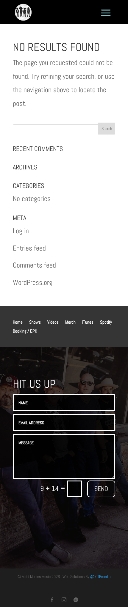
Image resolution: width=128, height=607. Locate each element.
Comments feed (34, 265)
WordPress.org (32, 282)
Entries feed (29, 248)
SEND (101, 488)
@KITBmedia (100, 576)
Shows (35, 322)
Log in (21, 230)
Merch (70, 322)
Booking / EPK (25, 331)
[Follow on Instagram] (64, 600)
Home (18, 322)
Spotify (106, 322)
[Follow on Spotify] (76, 600)
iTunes (87, 322)
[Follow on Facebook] (52, 600)
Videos (53, 322)
